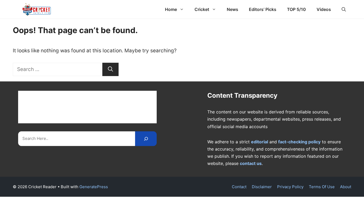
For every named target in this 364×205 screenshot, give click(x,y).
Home (171, 9)
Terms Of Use (322, 186)
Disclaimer (262, 186)
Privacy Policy (290, 186)
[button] (343, 9)
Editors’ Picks (262, 9)
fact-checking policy (299, 141)
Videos (324, 9)
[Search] (110, 69)
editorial (259, 141)
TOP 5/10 (296, 9)
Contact (239, 186)
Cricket (202, 9)
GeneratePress (93, 186)
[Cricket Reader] (36, 9)
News (232, 9)
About (345, 186)
